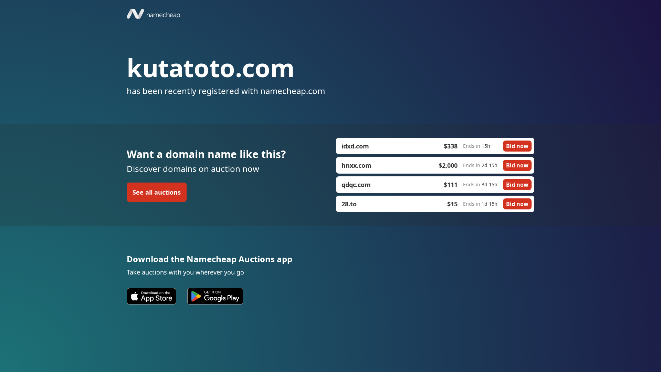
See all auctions (157, 192)
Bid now (517, 146)
